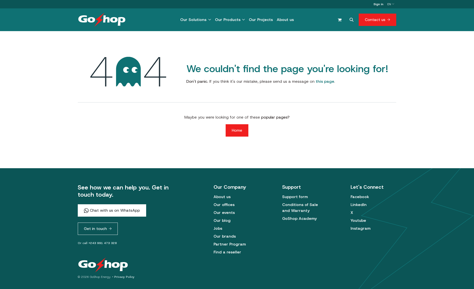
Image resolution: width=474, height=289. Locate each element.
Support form (295, 196)
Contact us (375, 19)
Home (237, 130)
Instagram (361, 228)
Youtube (358, 220)
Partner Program (230, 244)
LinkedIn (359, 204)
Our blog (222, 220)
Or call (97, 243)
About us (222, 196)
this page (325, 81)
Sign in (378, 4)
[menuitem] (195, 20)
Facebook (360, 196)
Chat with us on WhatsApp (114, 210)
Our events (224, 212)
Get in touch (95, 228)
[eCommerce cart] (339, 20)
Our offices (224, 204)
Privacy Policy (124, 277)
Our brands (225, 236)
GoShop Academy (299, 218)
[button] (351, 20)
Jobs (218, 228)
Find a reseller (227, 252)
